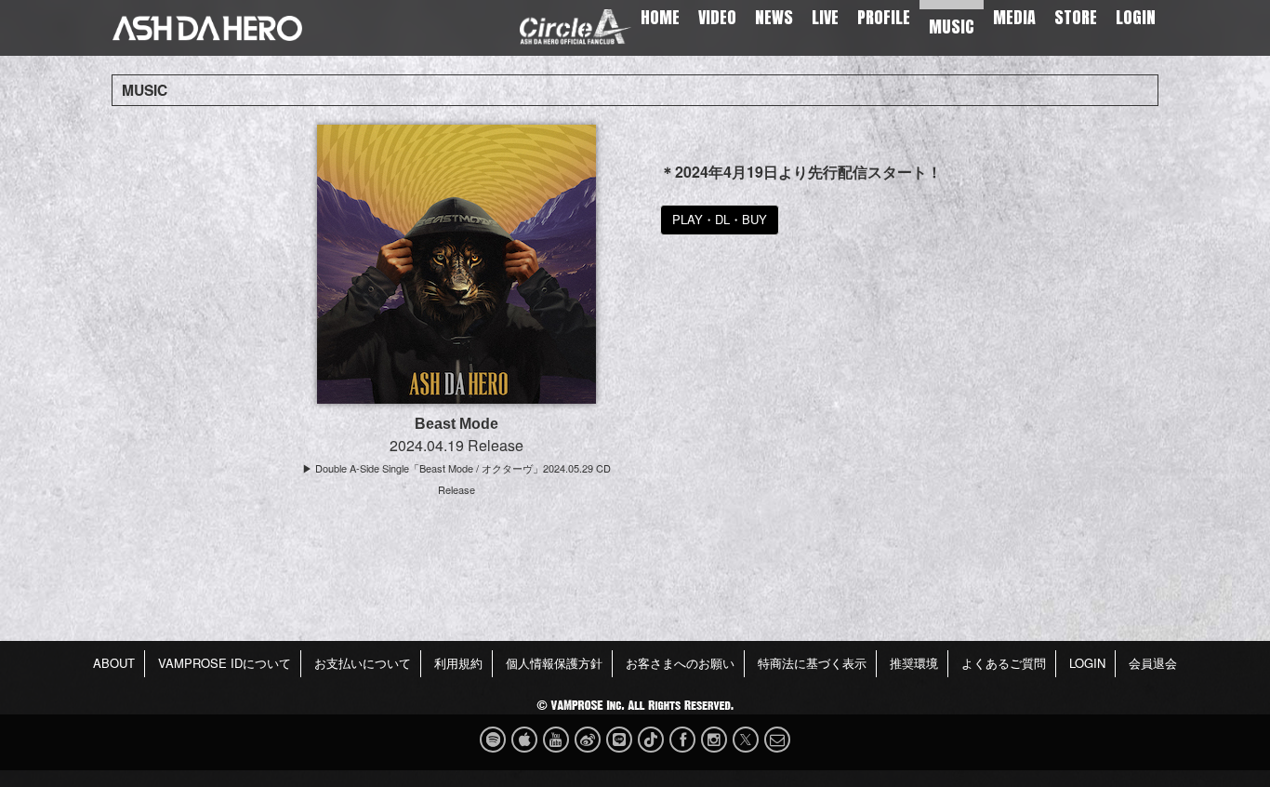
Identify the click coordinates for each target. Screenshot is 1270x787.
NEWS (774, 17)
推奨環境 (914, 663)
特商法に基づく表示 (812, 663)
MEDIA (1014, 17)
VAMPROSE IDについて (224, 663)
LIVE (825, 17)
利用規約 (458, 663)
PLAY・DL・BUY (719, 219)
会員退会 (1153, 663)
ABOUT (114, 663)
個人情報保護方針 (554, 663)
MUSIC (951, 26)
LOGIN (1136, 17)
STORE (1075, 17)
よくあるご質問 (1003, 663)
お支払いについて (362, 663)
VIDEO (717, 17)
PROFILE (883, 17)
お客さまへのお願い (680, 663)
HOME (660, 17)
